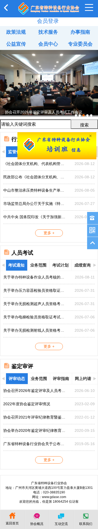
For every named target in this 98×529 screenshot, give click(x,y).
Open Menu (89, 8)
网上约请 (83, 378)
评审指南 (61, 378)
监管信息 (16, 151)
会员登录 (48, 21)
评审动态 (17, 378)
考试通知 (16, 265)
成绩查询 (82, 265)
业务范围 (38, 265)
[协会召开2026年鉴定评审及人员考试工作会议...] (49, 52)
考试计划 (60, 265)
